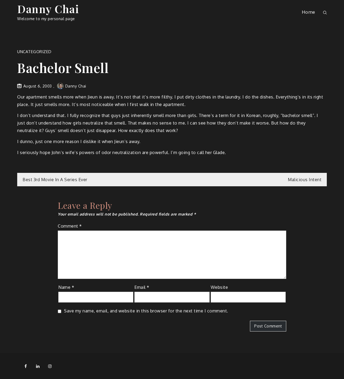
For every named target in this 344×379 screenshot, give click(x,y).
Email (141, 287)
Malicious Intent (304, 179)
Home (308, 12)
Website (219, 287)
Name (66, 287)
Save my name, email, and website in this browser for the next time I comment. (146, 311)
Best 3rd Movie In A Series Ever (55, 179)
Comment (70, 226)
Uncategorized (34, 51)
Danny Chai (48, 9)
